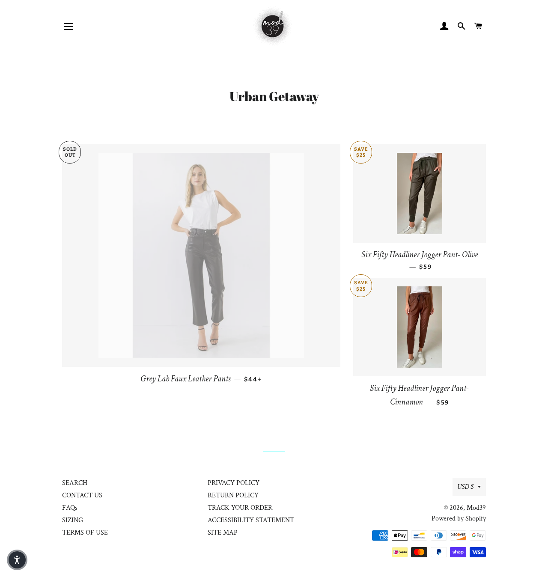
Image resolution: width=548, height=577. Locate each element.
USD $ (465, 486)
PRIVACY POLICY (233, 483)
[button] (17, 560)
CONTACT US (82, 495)
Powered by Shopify (459, 518)
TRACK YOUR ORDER (240, 507)
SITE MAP (223, 532)
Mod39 (476, 507)
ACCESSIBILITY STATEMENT (251, 520)
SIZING (72, 520)
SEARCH (74, 483)
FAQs (69, 507)
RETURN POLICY (233, 495)
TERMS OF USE (85, 532)
